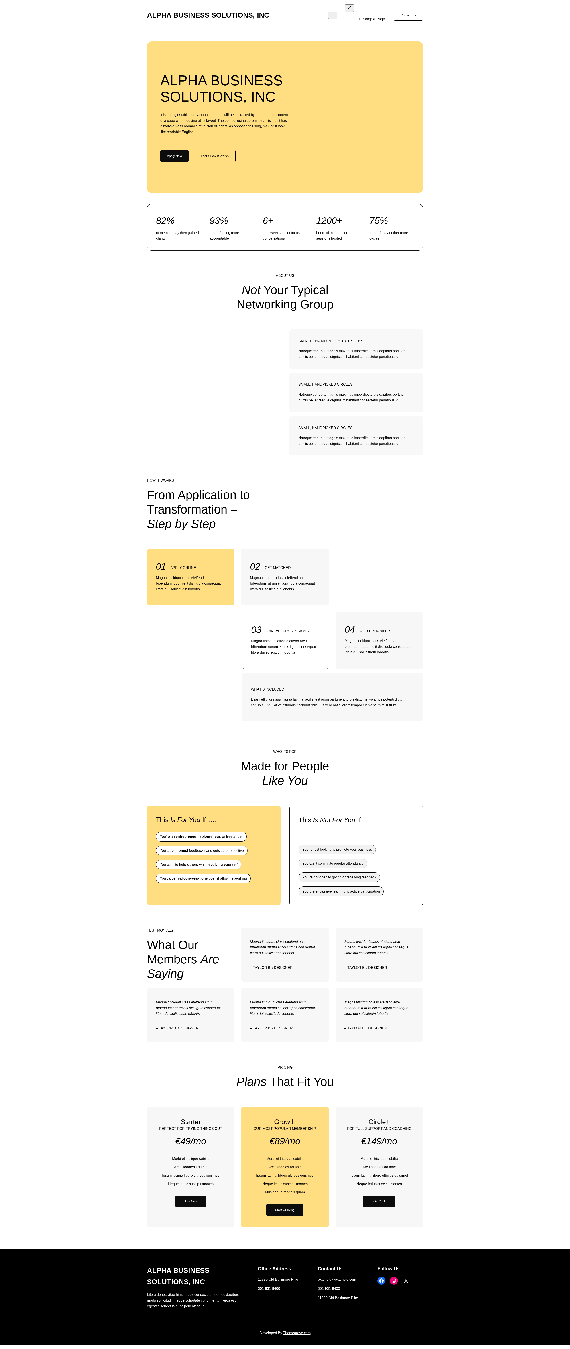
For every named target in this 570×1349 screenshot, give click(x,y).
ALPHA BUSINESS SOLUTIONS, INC (208, 15)
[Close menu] (349, 8)
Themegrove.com (297, 1333)
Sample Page (374, 19)
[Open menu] (332, 15)
